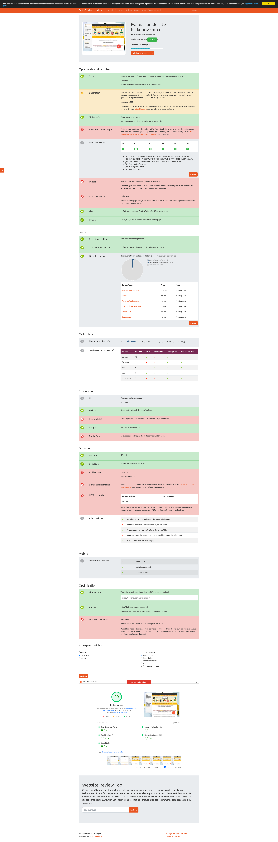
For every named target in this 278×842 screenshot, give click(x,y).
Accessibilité (148, 658)
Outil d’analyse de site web (92, 10)
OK (268, 3)
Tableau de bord (154, 10)
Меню (124, 296)
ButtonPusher (97, 836)
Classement (119, 10)
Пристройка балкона (130, 301)
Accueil (110, 10)
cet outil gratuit (140, 109)
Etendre (193, 174)
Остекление (127, 317)
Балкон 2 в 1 (127, 312)
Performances (148, 655)
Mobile (83, 658)
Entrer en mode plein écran (139, 682)
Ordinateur (85, 655)
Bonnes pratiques (150, 661)
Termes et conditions (174, 836)
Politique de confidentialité (176, 834)
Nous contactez (140, 10)
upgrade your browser (130, 290)
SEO (144, 663)
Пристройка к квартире (131, 306)
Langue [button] (194, 10)
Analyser (83, 676)
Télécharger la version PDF (142, 53)
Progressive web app (151, 666)
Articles (129, 10)
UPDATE (152, 40)
